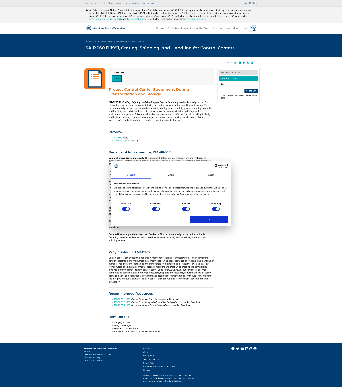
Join (86, 3)
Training (184, 28)
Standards (160, 28)
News (228, 28)
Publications (218, 28)
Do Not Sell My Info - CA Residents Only (159, 366)
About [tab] (211, 175)
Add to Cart (251, 90)
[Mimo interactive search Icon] (253, 28)
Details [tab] (171, 175)
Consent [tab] (131, 175)
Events (207, 28)
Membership (196, 28)
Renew (93, 3)
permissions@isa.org (194, 18)
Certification (173, 28)
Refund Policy (148, 363)
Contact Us (147, 348)
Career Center (148, 3)
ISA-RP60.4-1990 (122, 305)
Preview (118, 137)
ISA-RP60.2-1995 (122, 302)
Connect (102, 3)
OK (209, 219)
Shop (254, 3)
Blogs (110, 3)
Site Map (146, 370)
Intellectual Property (111, 18)
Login (244, 3)
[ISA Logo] (105, 28)
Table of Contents (123, 140)
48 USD (237, 72)
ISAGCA (118, 3)
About (236, 28)
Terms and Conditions (138, 18)
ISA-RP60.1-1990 (122, 299)
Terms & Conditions (151, 359)
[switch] (156, 209)
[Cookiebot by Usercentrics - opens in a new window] (216, 166)
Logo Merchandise (132, 3)
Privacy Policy (148, 355)
